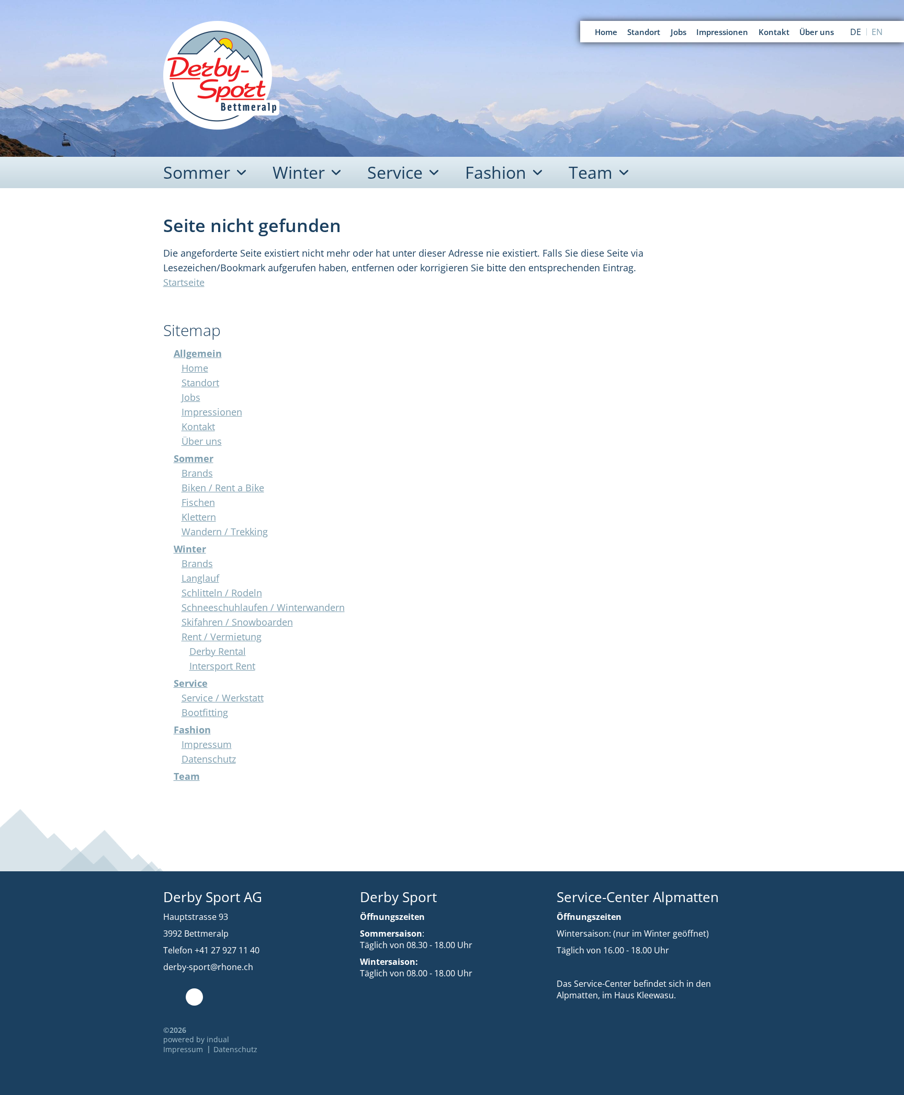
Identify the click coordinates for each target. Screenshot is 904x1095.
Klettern (199, 517)
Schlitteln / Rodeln (222, 592)
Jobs (191, 397)
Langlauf (200, 578)
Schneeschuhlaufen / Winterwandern (263, 607)
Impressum (207, 744)
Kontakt (198, 426)
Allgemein (198, 353)
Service (191, 683)
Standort (200, 382)
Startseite (184, 282)
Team (187, 776)
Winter (190, 549)
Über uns (202, 441)
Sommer (193, 458)
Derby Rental (217, 651)
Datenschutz (209, 759)
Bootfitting (205, 712)
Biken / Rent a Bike (223, 487)
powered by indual (196, 1039)
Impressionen (212, 412)
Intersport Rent (222, 666)
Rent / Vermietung (222, 636)
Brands (197, 473)
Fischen (198, 502)
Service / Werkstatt (223, 697)
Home (195, 368)
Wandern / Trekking (225, 531)
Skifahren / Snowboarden (237, 622)
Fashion (192, 729)
